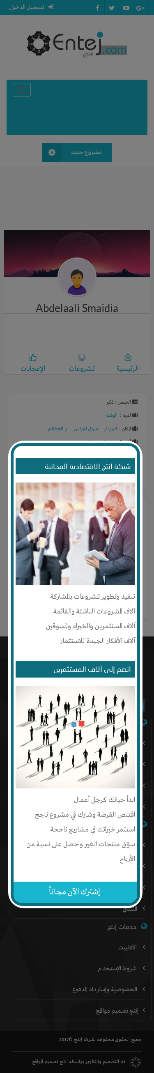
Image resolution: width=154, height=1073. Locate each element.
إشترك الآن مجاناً (74, 892)
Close (136, 444)
